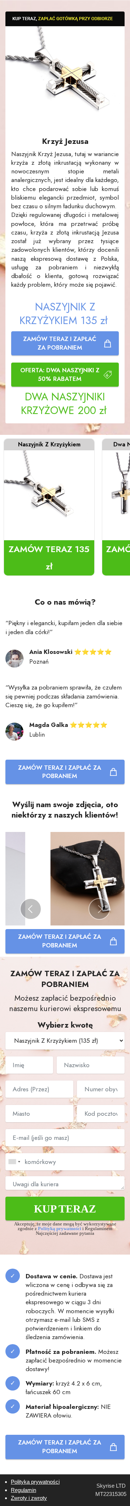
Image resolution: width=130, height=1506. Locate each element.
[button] (31, 909)
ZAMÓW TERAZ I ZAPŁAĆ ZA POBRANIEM (59, 343)
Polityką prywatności (60, 1228)
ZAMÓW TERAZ (49, 558)
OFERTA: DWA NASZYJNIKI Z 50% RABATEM (59, 374)
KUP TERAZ (65, 1209)
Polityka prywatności (35, 1482)
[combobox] (14, 1162)
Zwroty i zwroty (29, 1498)
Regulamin (23, 1490)
